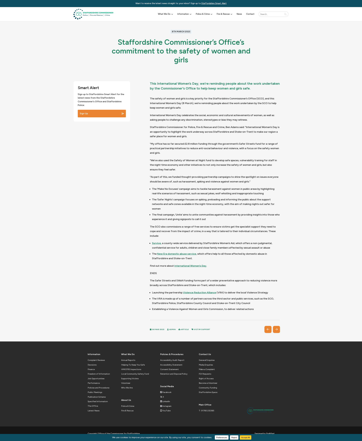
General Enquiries (207, 360)
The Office (93, 406)
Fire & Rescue (223, 14)
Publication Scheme (97, 397)
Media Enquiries (206, 365)
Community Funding (208, 388)
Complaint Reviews (96, 360)
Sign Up (84, 113)
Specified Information (98, 401)
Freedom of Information (99, 374)
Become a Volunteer (208, 383)
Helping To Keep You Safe (133, 365)
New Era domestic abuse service (176, 253)
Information (183, 14)
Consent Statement (169, 369)
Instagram (166, 406)
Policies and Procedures (98, 388)
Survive (156, 243)
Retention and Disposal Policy (174, 374)
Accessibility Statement (171, 365)
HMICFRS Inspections (131, 369)
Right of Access (206, 378)
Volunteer (125, 383)
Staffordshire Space (208, 392)
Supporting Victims (130, 378)
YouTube (166, 410)
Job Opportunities (96, 378)
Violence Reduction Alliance (199, 292)
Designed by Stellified (264, 433)
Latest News (94, 410)
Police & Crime (203, 14)
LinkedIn (166, 401)
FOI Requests (205, 374)
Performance (94, 383)
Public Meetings (95, 392)
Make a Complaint (207, 369)
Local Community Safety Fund (135, 374)
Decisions (92, 365)
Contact (250, 14)
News (239, 14)
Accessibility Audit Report (172, 360)
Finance (91, 369)
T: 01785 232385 (206, 410)
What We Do (164, 14)
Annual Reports (128, 360)
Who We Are (127, 388)
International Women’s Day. (190, 265)
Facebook (166, 392)
